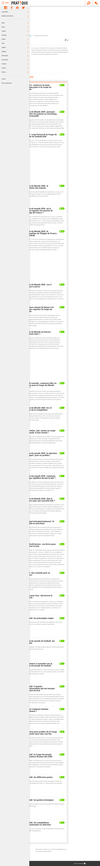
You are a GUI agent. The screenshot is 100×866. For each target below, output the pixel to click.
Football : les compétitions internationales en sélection (38, 823)
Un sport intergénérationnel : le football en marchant (39, 522)
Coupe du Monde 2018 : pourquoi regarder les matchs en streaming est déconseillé (41, 113)
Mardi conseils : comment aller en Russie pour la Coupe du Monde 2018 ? (41, 385)
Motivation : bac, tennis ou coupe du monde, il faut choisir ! (40, 431)
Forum (4, 79)
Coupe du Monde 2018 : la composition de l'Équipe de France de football (41, 233)
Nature (4, 72)
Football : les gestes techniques (39, 800)
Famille (4, 35)
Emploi (4, 51)
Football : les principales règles (39, 618)
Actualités (5, 12)
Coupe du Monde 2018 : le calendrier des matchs (36, 186)
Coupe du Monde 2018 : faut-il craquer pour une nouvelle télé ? (40, 499)
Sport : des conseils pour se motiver (37, 573)
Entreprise (5, 55)
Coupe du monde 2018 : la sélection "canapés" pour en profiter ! (41, 454)
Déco (3, 27)
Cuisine (4, 64)
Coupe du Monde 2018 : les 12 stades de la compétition (38, 408)
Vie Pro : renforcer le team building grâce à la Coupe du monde (38, 87)
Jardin (4, 31)
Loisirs (4, 68)
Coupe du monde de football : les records (40, 642)
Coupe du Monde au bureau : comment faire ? (38, 332)
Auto (3, 43)
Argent (4, 47)
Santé (3, 39)
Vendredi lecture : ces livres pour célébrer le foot (40, 545)
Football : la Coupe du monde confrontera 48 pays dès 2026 (38, 755)
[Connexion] (96, 3)
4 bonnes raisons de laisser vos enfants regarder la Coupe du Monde (39, 309)
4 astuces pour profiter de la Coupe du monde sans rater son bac (41, 732)
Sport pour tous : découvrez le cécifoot (38, 596)
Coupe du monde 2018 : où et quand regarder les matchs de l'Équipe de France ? (39, 210)
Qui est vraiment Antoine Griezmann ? (36, 710)
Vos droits (5, 59)
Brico (3, 23)
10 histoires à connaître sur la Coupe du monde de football (38, 664)
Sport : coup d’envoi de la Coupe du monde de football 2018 (41, 135)
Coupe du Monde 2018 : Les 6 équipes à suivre (38, 285)
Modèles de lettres (7, 16)
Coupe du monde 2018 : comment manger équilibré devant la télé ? (40, 477)
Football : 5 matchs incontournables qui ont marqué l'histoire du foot (40, 688)
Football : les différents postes (39, 777)
